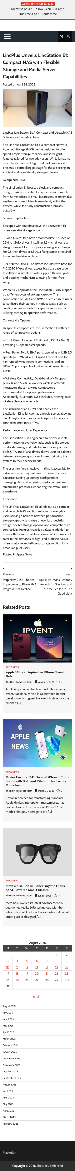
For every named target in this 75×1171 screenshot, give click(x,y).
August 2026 (9, 1006)
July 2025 (8, 1091)
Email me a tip (27, 13)
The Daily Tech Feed (50, 1166)
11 (17, 967)
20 (37, 973)
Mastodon (9, 1152)
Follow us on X (20, 8)
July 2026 (8, 1012)
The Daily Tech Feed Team (19, 681)
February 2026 (10, 1045)
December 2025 (11, 1058)
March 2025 (9, 1117)
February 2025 (10, 1123)
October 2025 (10, 1071)
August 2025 (9, 1084)
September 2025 (12, 1078)
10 (7, 967)
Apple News (24, 554)
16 (66, 967)
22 (56, 973)
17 (8, 973)
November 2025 (11, 1065)
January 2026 (10, 1051)
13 (36, 967)
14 (47, 967)
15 (56, 967)
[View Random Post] (61, 36)
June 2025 (8, 1097)
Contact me (49, 13)
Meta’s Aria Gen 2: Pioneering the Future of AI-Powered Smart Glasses (36, 888)
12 (27, 967)
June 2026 (8, 1019)
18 (17, 973)
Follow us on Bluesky (48, 8)
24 (7, 980)
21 (47, 973)
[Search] (68, 36)
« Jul (36, 996)
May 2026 (8, 1025)
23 (66, 973)
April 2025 (8, 1110)
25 (17, 980)
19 (27, 973)
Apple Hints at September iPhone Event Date (35, 674)
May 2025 (8, 1104)
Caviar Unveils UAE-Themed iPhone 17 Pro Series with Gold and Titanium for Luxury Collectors (37, 781)
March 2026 (9, 1038)
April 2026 (8, 1032)
